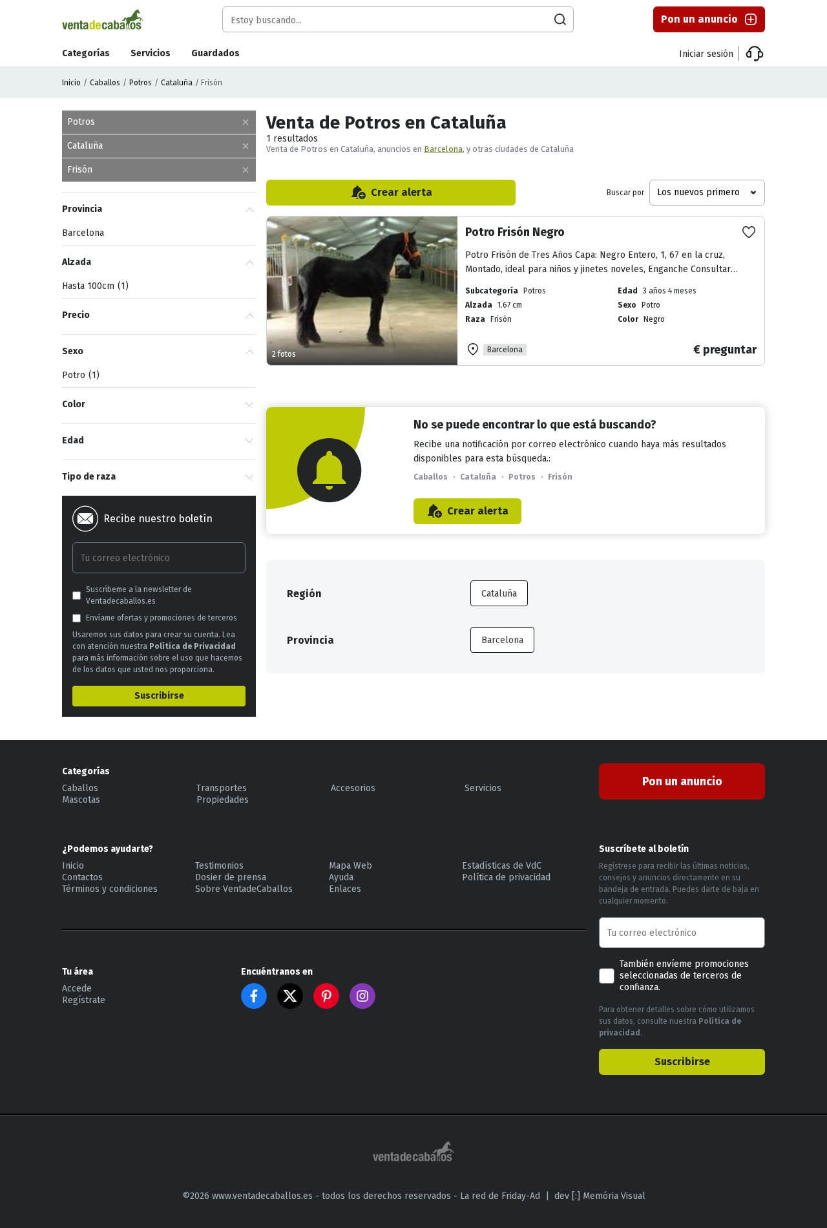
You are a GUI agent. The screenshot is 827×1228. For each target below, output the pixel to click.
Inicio (71, 82)
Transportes (221, 788)
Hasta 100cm (93, 286)
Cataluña (177, 82)
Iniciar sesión (706, 53)
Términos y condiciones (110, 889)
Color (73, 404)
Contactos (82, 877)
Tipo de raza (89, 476)
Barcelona (443, 149)
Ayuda (341, 877)
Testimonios (219, 865)
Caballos (105, 82)
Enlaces (345, 889)
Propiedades (222, 799)
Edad (73, 440)
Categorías (86, 53)
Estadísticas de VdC (501, 865)
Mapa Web (350, 865)
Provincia (82, 209)
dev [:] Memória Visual (599, 1196)
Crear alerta (401, 192)
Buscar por (625, 192)
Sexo (72, 351)
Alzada (76, 262)
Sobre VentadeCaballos (244, 889)
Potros (140, 82)
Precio (76, 315)
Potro (79, 375)
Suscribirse (159, 695)
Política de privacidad (506, 877)
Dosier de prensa (230, 877)
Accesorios (353, 788)
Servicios (151, 53)
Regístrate (83, 1000)
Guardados (215, 53)
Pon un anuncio (699, 19)
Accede (77, 988)
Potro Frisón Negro (515, 232)
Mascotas (81, 799)
